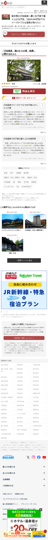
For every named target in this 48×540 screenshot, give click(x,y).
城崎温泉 (36, 405)
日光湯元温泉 (37, 426)
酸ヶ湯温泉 (4, 426)
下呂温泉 (36, 401)
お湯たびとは (14, 442)
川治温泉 (7, 182)
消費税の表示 (19, 494)
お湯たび (27, 445)
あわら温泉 (4, 401)
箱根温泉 (4, 430)
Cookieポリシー (8, 509)
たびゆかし (5, 449)
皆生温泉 (20, 418)
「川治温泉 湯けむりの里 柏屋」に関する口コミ (19, 52)
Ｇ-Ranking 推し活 (15, 449)
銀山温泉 (20, 377)
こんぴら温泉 (21, 413)
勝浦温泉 (36, 409)
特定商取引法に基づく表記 (26, 509)
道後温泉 (4, 413)
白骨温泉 (4, 389)
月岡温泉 (20, 389)
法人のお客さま (9, 473)
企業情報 (6, 479)
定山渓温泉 (4, 365)
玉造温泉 (4, 418)
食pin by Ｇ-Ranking (27, 449)
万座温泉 (20, 381)
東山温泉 (36, 373)
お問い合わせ (7, 494)
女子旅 (26, 182)
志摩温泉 (36, 430)
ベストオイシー (12, 447)
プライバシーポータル (29, 504)
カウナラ (35, 447)
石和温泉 (36, 389)
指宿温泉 (4, 438)
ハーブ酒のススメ (40, 449)
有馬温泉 (4, 409)
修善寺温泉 (36, 393)
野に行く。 (28, 447)
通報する (43, 132)
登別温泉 (20, 365)
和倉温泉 (20, 397)
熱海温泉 (36, 434)
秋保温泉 (20, 373)
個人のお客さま (9, 466)
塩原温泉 (20, 385)
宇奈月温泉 (20, 401)
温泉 (19, 182)
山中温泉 (36, 397)
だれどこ (15, 445)
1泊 (17, 186)
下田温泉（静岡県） (7, 397)
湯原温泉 (36, 418)
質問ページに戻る (24, 260)
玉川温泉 (20, 426)
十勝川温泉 (36, 365)
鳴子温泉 (36, 369)
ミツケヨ (42, 447)
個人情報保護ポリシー (10, 504)
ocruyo (21, 445)
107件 (43, 84)
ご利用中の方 (8, 485)
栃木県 (26, 173)
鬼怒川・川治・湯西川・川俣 (14, 177)
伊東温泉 (20, 393)
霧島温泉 (36, 422)
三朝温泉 (36, 413)
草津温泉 (36, 377)
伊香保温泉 (4, 381)
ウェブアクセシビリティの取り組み (15, 499)
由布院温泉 (20, 434)
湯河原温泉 (4, 393)
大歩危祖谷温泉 (6, 434)
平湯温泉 (4, 405)
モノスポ (20, 447)
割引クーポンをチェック (26, 98)
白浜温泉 (20, 409)
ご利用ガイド (23, 442)
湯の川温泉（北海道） (7, 370)
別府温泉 (4, 422)
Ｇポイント (33, 442)
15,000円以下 (26, 186)
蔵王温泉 (4, 377)
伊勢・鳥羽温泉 (22, 430)
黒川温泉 (20, 422)
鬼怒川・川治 (32, 177)
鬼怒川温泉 (4, 385)
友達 (5, 173)
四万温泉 (36, 381)
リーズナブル (9, 186)
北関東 (18, 173)
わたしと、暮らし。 (37, 445)
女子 (11, 173)
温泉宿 (33, 182)
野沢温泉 (36, 385)
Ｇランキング (7, 445)
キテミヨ (3, 447)
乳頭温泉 (20, 369)
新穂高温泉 (20, 405)
